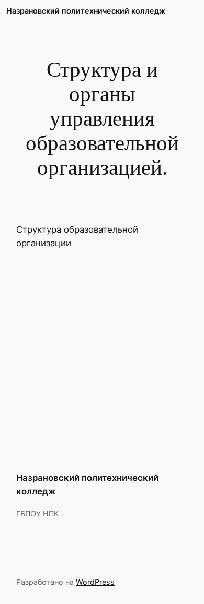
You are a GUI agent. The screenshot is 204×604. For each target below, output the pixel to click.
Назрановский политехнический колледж (85, 10)
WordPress (95, 581)
